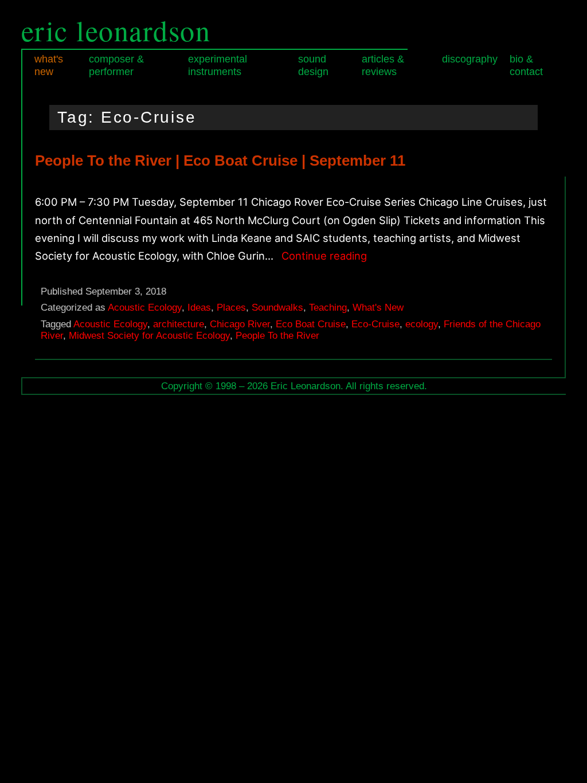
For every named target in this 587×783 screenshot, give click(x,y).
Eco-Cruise (375, 324)
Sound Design (313, 65)
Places (231, 307)
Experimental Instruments (217, 65)
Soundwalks (277, 307)
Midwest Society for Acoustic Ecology (149, 335)
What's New (48, 65)
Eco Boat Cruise (311, 324)
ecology (421, 324)
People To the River (277, 335)
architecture (178, 324)
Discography (470, 59)
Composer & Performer (116, 65)
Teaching (328, 307)
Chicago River (240, 324)
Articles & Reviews (383, 65)
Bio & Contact (526, 65)
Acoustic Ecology (145, 307)
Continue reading (324, 257)
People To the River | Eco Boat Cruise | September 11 (220, 160)
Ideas (199, 307)
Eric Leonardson (116, 30)
